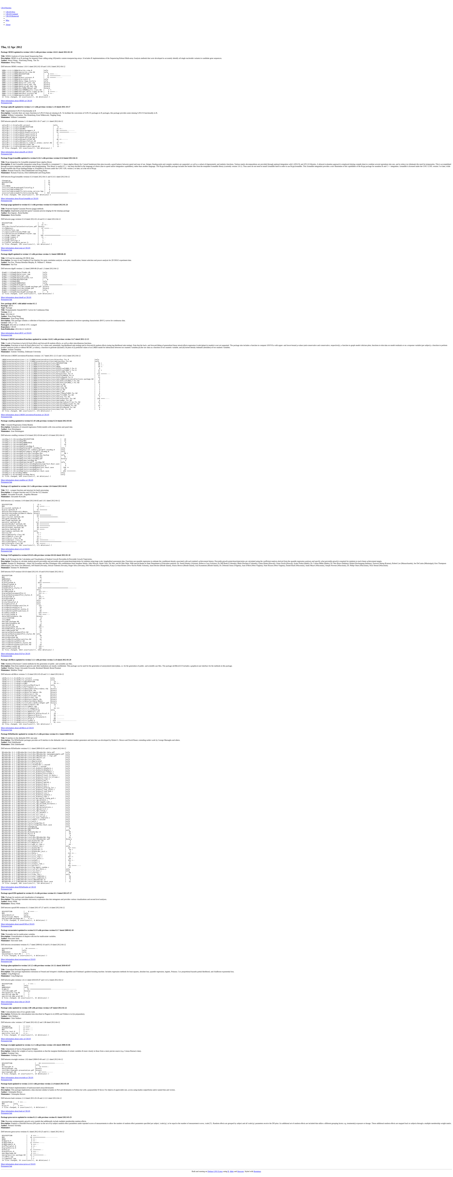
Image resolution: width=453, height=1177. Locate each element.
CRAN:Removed (12, 16)
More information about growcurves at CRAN (18, 1164)
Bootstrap (257, 1171)
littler (232, 1171)
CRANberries (6, 8)
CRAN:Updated (12, 14)
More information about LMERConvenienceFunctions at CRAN (25, 415)
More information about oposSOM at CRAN (17, 924)
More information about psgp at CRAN (15, 248)
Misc (7, 20)
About (8, 25)
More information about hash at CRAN (15, 1111)
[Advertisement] (226, 37)
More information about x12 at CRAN (15, 549)
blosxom (240, 1171)
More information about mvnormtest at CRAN (18, 959)
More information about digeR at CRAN (16, 297)
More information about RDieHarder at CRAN (18, 887)
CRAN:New (10, 12)
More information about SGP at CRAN (15, 654)
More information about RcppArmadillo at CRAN (19, 199)
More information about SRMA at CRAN (16, 101)
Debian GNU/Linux (215, 1171)
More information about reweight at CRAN (17, 1078)
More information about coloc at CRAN (16, 1039)
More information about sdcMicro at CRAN (17, 728)
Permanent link (6, 103)
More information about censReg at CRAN (17, 480)
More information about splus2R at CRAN (17, 152)
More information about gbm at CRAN (15, 1002)
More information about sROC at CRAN (16, 333)
